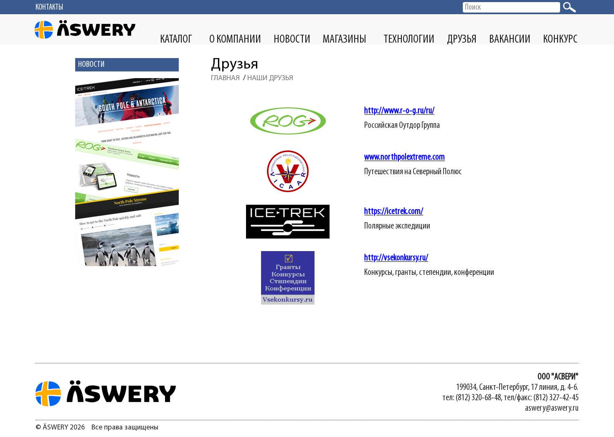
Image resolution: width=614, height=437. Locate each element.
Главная (225, 78)
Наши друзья (270, 78)
